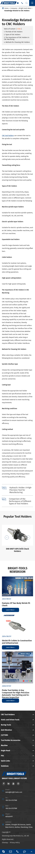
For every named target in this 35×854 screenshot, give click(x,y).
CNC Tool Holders (8, 714)
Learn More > (10, 610)
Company (13, 8)
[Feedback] (24, 851)
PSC (2, 756)
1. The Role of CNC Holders (13, 32)
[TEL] (17, 851)
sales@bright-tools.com (13, 792)
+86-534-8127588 (11, 800)
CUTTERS (4, 735)
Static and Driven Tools (10, 720)
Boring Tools (6, 725)
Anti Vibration (6, 730)
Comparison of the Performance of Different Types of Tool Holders (20, 501)
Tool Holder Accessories (10, 740)
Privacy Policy (15, 843)
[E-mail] (10, 851)
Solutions (5, 766)
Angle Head (5, 750)
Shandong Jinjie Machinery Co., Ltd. (14, 836)
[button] (7, 537)
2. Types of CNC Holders (12, 35)
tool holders (8, 135)
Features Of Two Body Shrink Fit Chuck (16, 604)
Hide (19, 29)
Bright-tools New (25, 8)
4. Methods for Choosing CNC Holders (17, 42)
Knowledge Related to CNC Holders (16, 11)
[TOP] (31, 851)
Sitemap (5, 843)
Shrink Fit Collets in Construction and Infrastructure (17, 641)
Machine (4, 745)
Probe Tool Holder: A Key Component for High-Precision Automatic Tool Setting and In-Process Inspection (15, 694)
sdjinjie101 (9, 816)
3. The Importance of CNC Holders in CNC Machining (16, 38)
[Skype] (3, 851)
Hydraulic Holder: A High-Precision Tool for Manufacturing (20, 490)
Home (6, 8)
